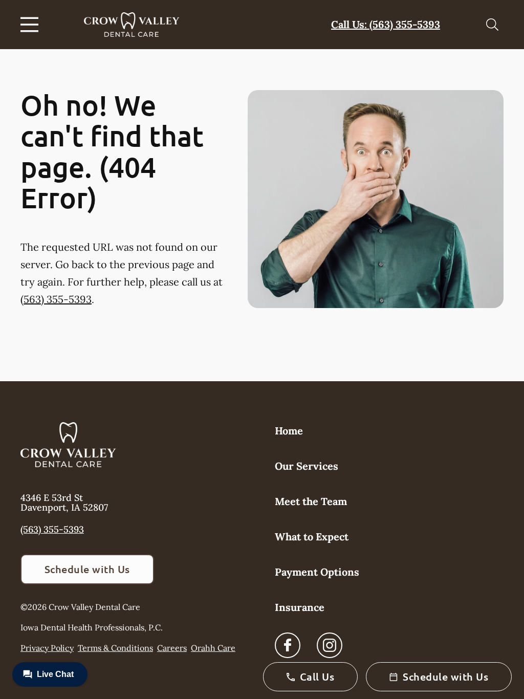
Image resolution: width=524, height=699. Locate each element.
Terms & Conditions (115, 648)
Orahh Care (213, 648)
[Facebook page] (287, 645)
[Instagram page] (329, 645)
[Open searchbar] (492, 24)
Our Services (306, 466)
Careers (172, 648)
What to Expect (311, 536)
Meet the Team (311, 501)
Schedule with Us (87, 569)
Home (289, 430)
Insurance (299, 607)
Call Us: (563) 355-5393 (385, 24)
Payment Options (317, 571)
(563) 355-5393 (56, 299)
